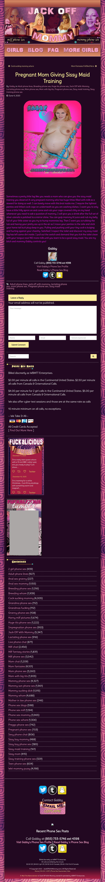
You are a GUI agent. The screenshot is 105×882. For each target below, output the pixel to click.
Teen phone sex (17, 763)
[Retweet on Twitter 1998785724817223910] (20, 492)
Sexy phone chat (18, 734)
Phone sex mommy (19, 715)
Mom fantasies (16, 666)
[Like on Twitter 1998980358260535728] (25, 471)
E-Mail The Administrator (29, 876)
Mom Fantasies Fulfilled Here (82, 66)
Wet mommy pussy (19, 768)
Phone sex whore (18, 719)
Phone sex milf (16, 710)
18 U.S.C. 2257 (45, 871)
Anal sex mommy (18, 583)
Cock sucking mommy (21, 598)
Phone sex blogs (17, 705)
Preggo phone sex (18, 724)
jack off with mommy (39, 284)
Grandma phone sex (20, 603)
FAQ (53, 49)
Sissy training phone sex (22, 758)
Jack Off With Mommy (79, 86)
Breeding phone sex (42, 86)
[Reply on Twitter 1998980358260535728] (14, 471)
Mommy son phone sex (21, 685)
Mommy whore (17, 695)
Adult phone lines (25, 86)
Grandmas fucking (19, 607)
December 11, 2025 (19, 456)
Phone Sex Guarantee (58, 871)
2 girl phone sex (17, 569)
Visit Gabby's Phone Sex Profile (52, 266)
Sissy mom (14, 753)
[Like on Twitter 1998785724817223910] (25, 492)
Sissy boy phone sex (19, 744)
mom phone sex (19, 286)
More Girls (81, 49)
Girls (15, 49)
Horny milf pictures (19, 617)
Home (37, 871)
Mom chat (14, 661)
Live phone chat (17, 642)
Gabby (12, 86)
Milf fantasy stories (19, 651)
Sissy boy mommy (18, 739)
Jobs (68, 871)
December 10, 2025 (19, 477)
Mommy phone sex (19, 680)
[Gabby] (52, 255)
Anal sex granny (17, 578)
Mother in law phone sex (22, 700)
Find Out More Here (21, 430)
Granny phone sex (18, 612)
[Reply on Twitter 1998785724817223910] (14, 492)
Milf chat (13, 646)
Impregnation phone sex (22, 627)
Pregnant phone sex (63, 89)
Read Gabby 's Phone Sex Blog (52, 270)
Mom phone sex (31, 89)
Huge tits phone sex (60, 86)
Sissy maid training (81, 89)
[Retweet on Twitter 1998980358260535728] (20, 471)
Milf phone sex (16, 656)
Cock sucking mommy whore (22, 66)
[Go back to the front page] (52, 25)
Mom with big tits (46, 89)
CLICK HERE (52, 811)
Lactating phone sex (15, 89)
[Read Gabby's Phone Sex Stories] (52, 823)
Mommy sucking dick (20, 690)
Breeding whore (17, 593)
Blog (35, 49)
